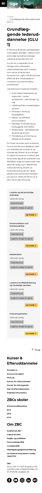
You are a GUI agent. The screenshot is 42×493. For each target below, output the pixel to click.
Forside (10, 17)
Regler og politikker (16, 438)
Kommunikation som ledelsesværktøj (19, 224)
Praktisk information (17, 393)
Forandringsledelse (18, 314)
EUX (9, 410)
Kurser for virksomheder (18, 381)
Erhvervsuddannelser (17, 406)
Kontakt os (12, 370)
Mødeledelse (16, 254)
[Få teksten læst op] (35, 482)
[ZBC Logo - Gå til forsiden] (3, 3)
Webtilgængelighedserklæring (21, 450)
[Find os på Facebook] (9, 482)
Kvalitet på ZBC (14, 431)
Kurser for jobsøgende (18, 385)
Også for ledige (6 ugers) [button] (21, 208)
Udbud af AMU (14, 434)
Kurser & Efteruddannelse (22, 360)
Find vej (10, 378)
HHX (9, 414)
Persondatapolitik (15, 442)
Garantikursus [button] (17, 203)
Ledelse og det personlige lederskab (22, 193)
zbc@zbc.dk (23, 472)
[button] (31, 215)
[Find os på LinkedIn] (28, 482)
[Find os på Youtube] (15, 482)
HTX (9, 417)
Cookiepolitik (13, 446)
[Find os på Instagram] (22, 482)
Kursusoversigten (15, 374)
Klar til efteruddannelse (18, 389)
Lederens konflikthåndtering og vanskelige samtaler (23, 284)
